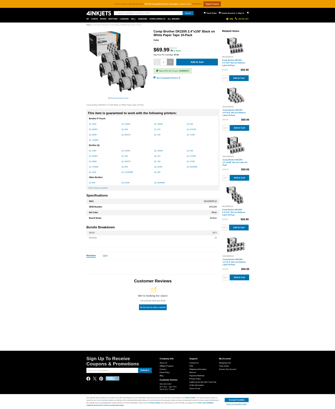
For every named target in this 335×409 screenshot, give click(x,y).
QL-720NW (93, 140)
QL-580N (93, 135)
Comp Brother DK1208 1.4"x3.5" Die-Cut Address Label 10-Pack (233, 212)
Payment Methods (196, 376)
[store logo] (98, 13)
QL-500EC (93, 129)
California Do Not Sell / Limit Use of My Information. (105, 405)
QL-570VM (191, 129)
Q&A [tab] (105, 255)
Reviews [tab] (91, 255)
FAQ (231, 19)
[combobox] (154, 13)
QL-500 (190, 124)
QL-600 (157, 172)
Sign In (241, 13)
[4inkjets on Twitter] (95, 379)
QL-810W (158, 167)
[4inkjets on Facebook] (88, 379)
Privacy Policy (195, 379)
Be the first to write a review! (153, 307)
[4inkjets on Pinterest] (101, 379)
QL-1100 (92, 172)
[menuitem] (87, 19)
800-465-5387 (243, 19)
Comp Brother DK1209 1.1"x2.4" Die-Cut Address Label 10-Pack (234, 262)
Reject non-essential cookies (236, 404)
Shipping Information (197, 369)
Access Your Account (227, 369)
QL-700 (157, 135)
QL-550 (125, 129)
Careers (163, 369)
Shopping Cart (225, 363)
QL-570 (157, 129)
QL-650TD (126, 135)
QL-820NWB (192, 167)
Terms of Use (194, 388)
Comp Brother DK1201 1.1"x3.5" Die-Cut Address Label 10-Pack (233, 62)
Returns (192, 372)
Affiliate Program (166, 366)
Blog (161, 376)
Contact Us (194, 363)
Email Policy (165, 372)
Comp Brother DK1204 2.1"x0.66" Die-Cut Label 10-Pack (235, 162)
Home (88, 25)
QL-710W (191, 135)
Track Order (211, 13)
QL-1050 (92, 124)
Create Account (228, 13)
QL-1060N (158, 124)
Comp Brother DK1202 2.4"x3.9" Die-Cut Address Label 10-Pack (234, 112)
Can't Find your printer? (98, 188)
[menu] (167, 19)
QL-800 (125, 167)
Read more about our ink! (119, 98)
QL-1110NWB (127, 172)
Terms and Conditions (205, 403)
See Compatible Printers (167, 78)
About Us (163, 363)
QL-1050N (126, 124)
